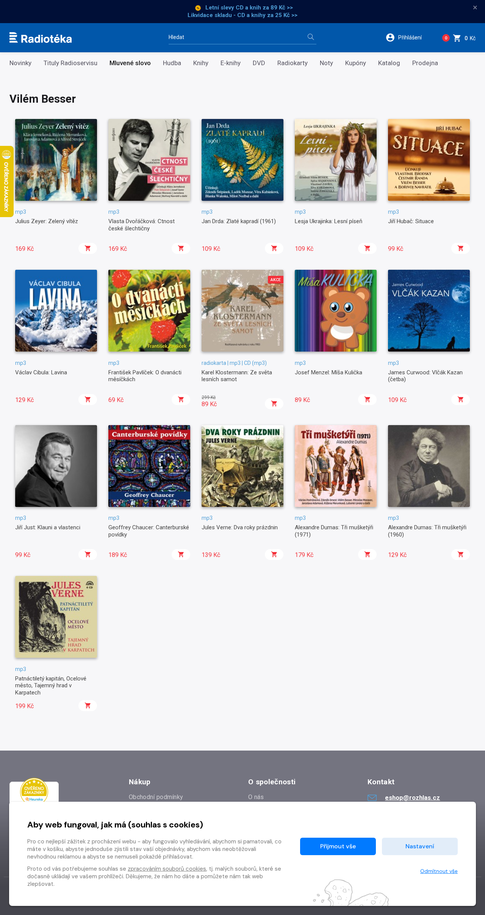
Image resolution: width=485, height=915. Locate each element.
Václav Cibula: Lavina (41, 372)
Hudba (172, 63)
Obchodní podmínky (156, 797)
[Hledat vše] (310, 37)
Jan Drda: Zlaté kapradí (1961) (239, 221)
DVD (259, 63)
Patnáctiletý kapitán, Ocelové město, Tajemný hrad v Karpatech (50, 685)
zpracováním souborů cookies (167, 869)
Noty (326, 63)
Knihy (200, 63)
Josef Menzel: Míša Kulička (328, 372)
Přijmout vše (338, 846)
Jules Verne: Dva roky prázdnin (240, 527)
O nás (256, 797)
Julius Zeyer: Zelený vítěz (46, 221)
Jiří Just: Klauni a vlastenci (47, 527)
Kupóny (355, 63)
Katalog (389, 63)
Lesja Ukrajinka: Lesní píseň (328, 221)
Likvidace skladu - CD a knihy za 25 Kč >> (242, 15)
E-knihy (231, 63)
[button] (408, 37)
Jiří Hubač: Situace (411, 221)
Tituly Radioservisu (70, 63)
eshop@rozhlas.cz (412, 797)
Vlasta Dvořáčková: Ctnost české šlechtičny (141, 224)
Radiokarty (292, 63)
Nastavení (419, 846)
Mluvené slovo (130, 63)
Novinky (20, 63)
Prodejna (425, 63)
